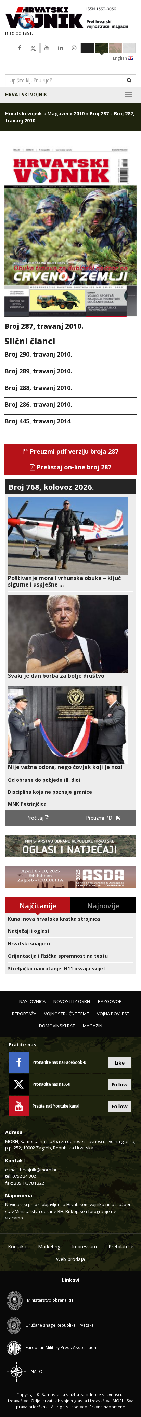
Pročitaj (35, 817)
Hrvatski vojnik (26, 94)
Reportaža (24, 1014)
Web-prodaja (70, 1259)
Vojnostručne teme (66, 1014)
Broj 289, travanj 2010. (38, 371)
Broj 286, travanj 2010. (38, 404)
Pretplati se (120, 1246)
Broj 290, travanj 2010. (38, 354)
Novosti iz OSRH (71, 1001)
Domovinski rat (57, 1026)
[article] (70, 542)
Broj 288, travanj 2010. (38, 388)
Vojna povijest (113, 1014)
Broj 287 (99, 113)
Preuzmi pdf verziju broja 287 (73, 451)
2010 (79, 113)
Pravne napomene (107, 1407)
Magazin (57, 113)
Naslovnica (32, 1001)
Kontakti (17, 1246)
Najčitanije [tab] (38, 905)
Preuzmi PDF (101, 817)
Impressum (84, 1246)
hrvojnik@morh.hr (38, 1170)
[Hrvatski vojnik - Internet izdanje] (70, 18)
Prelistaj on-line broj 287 (73, 467)
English (120, 58)
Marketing (49, 1246)
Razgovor (110, 1001)
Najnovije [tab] (103, 905)
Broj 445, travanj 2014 (37, 421)
